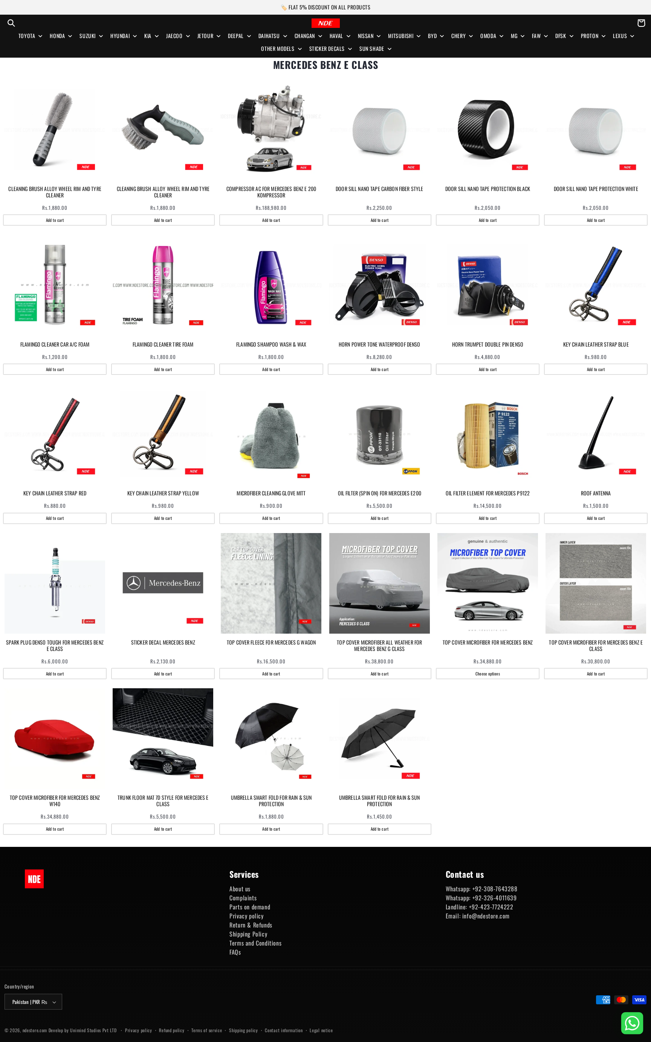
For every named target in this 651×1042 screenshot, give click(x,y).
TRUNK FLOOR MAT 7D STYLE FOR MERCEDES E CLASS (163, 800)
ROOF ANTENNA (596, 493)
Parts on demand (249, 906)
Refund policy (171, 1030)
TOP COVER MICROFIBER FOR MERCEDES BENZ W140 (55, 800)
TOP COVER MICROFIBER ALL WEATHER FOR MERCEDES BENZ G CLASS (379, 645)
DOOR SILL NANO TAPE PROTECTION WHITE (596, 189)
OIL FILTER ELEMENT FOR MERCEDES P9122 (488, 493)
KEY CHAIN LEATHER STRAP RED (54, 493)
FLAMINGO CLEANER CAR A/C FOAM (54, 344)
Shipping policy (243, 1030)
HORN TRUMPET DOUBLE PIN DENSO (487, 344)
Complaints (243, 897)
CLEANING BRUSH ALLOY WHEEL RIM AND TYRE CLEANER (54, 192)
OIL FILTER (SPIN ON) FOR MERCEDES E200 (379, 493)
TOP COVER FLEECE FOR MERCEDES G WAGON (271, 642)
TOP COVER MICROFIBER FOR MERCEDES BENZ (488, 642)
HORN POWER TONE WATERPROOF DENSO (379, 344)
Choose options (487, 674)
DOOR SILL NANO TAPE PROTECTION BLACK (487, 189)
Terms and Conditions (255, 942)
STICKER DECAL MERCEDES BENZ (163, 642)
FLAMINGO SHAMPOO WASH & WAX (271, 344)
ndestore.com (35, 1030)
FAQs (235, 951)
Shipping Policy (248, 933)
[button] (11, 23)
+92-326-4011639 (494, 897)
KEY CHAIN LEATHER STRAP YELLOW (163, 493)
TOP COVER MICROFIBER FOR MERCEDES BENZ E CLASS (596, 645)
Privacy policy (246, 915)
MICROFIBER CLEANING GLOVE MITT (271, 493)
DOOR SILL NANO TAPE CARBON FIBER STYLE (379, 189)
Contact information (284, 1030)
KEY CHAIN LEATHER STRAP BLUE (596, 344)
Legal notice (321, 1030)
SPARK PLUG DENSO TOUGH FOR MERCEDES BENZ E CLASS (55, 645)
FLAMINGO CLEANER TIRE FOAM (163, 344)
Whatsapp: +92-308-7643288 (482, 888)
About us (240, 888)
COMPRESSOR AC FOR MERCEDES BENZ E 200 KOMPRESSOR (271, 192)
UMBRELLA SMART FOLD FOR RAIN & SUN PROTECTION (271, 800)
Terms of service (206, 1030)
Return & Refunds (250, 924)
